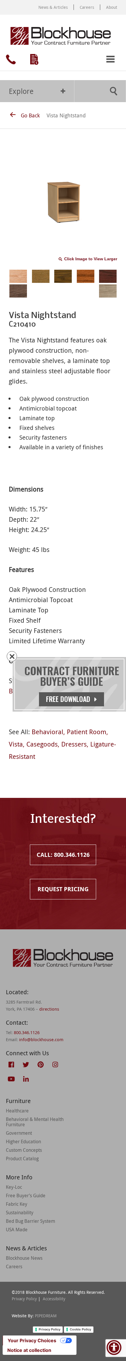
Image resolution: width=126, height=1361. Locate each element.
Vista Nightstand (66, 115)
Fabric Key (16, 1204)
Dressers (74, 744)
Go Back (30, 115)
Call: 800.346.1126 (11, 59)
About (111, 7)
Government (19, 1133)
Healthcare (17, 1110)
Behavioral (47, 731)
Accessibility (54, 1298)
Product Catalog (22, 1158)
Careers (87, 7)
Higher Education (23, 1141)
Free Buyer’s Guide (25, 1195)
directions (49, 1009)
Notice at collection (29, 1350)
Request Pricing (34, 59)
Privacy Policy (24, 1298)
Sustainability (19, 1212)
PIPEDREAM (46, 1315)
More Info (19, 1177)
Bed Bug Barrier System (30, 1221)
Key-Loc (14, 1187)
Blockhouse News (24, 1258)
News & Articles (53, 7)
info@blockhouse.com (41, 1039)
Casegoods (42, 744)
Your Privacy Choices (32, 1340)
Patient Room (86, 731)
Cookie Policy (80, 1329)
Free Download (69, 699)
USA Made (17, 1229)
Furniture (18, 1101)
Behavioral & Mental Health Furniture (35, 1122)
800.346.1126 (27, 1032)
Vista (16, 744)
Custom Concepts (24, 1150)
